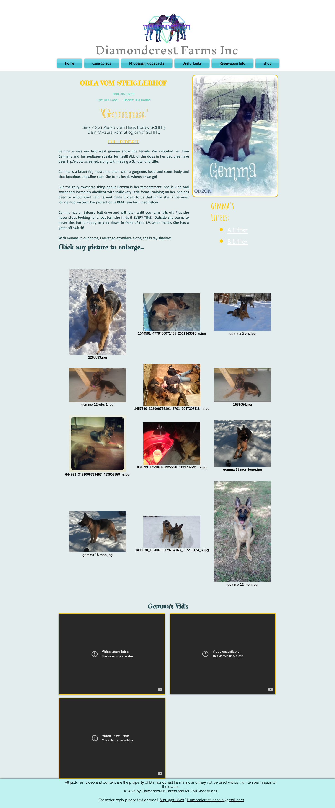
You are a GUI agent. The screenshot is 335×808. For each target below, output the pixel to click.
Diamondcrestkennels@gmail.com (215, 800)
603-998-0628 (172, 800)
